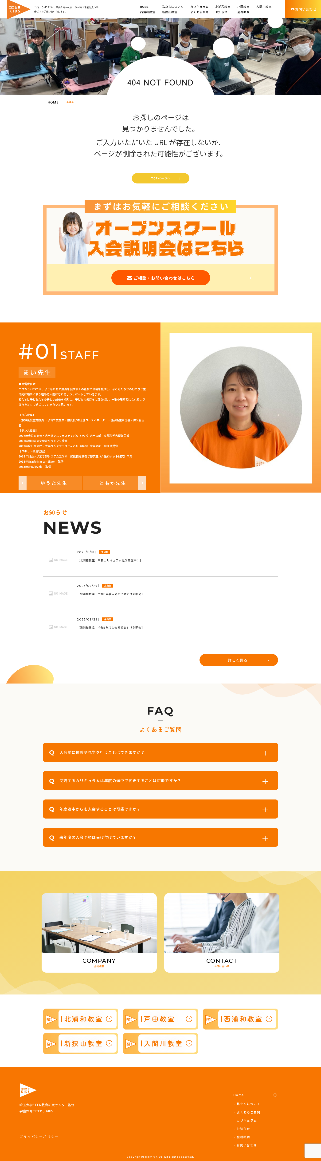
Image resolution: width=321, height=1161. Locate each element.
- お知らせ (242, 1128)
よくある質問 (199, 12)
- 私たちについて (247, 1103)
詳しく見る (238, 660)
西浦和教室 (147, 12)
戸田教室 (243, 6)
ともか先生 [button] (112, 483)
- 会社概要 (242, 1137)
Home (238, 1095)
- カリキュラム (245, 1120)
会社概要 (243, 12)
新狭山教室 (169, 12)
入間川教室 (264, 6)
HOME (144, 6)
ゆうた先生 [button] (54, 483)
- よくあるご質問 (247, 1112)
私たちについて (173, 6)
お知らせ (221, 12)
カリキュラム (199, 6)
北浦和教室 (223, 6)
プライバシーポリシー (39, 1136)
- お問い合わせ (245, 1145)
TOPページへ (160, 178)
